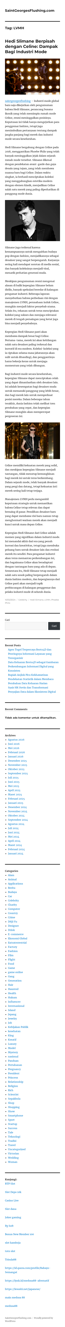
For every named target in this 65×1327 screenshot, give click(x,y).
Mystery (13, 1052)
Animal (12, 879)
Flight (11, 959)
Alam (11, 875)
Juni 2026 (14, 743)
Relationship (15, 1081)
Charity (12, 904)
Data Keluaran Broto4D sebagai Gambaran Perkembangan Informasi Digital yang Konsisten (33, 666)
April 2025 (14, 790)
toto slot (10, 1251)
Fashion (13, 951)
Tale (10, 1132)
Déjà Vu (12, 921)
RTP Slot (10, 1183)
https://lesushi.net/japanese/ (22, 1289)
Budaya (12, 892)
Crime (11, 917)
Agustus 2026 (16, 739)
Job (10, 1022)
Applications (15, 883)
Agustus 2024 (16, 823)
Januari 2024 (15, 853)
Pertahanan (15, 1064)
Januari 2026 (15, 756)
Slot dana (10, 1208)
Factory (12, 946)
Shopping (14, 1107)
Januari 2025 (15, 802)
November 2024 (17, 811)
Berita (11, 887)
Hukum (12, 997)
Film (10, 955)
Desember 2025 (17, 760)
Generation (15, 980)
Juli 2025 (13, 777)
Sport (11, 1119)
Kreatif (12, 1039)
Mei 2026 (13, 748)
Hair (10, 984)
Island (11, 1010)
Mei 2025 (13, 786)
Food (11, 963)
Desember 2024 (17, 807)
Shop (11, 1102)
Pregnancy (14, 1069)
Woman (12, 1161)
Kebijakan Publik (18, 1026)
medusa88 (11, 1305)
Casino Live (12, 1200)
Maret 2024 (15, 845)
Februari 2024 (16, 849)
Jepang (12, 1014)
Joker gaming (13, 1217)
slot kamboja (13, 1242)
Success (12, 1128)
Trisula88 (10, 1259)
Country (13, 913)
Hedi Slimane (37, 600)
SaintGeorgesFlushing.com (29, 10)
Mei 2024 (13, 836)
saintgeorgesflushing (18, 100)
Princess (13, 1077)
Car (10, 896)
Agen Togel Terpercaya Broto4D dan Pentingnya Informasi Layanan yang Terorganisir (30, 654)
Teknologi (14, 1136)
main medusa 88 (15, 1297)
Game (11, 967)
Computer (14, 908)
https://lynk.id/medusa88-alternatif (27, 1280)
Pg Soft (9, 1225)
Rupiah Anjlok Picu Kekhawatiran (28, 674)
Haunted (13, 989)
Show (11, 1111)
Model (12, 1048)
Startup (12, 1123)
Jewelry (12, 1018)
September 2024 (18, 819)
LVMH (47, 600)
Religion (13, 1086)
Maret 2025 (15, 794)
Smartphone (15, 1115)
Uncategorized (17, 1149)
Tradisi (12, 1140)
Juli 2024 (13, 828)
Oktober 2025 (16, 769)
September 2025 (18, 773)
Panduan (13, 1060)
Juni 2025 (14, 781)
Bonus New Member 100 (19, 1234)
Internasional (16, 1005)
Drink (11, 930)
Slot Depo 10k (13, 1192)
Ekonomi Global (17, 938)
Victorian (13, 1153)
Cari (7, 619)
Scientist (13, 1094)
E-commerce (16, 934)
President (14, 1073)
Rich (10, 1090)
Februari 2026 (16, 752)
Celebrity (22, 600)
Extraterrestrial (17, 942)
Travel (12, 1145)
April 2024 (14, 840)
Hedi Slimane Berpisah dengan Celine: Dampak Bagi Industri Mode (31, 46)
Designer (13, 925)
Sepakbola (14, 1098)
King (11, 1035)
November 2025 (17, 764)
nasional (13, 1056)
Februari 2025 (16, 798)
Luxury (12, 1043)
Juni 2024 (14, 832)
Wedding (13, 1157)
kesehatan (14, 1031)
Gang (11, 976)
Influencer (14, 1001)
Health (12, 993)
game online (15, 972)
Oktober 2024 (16, 815)
